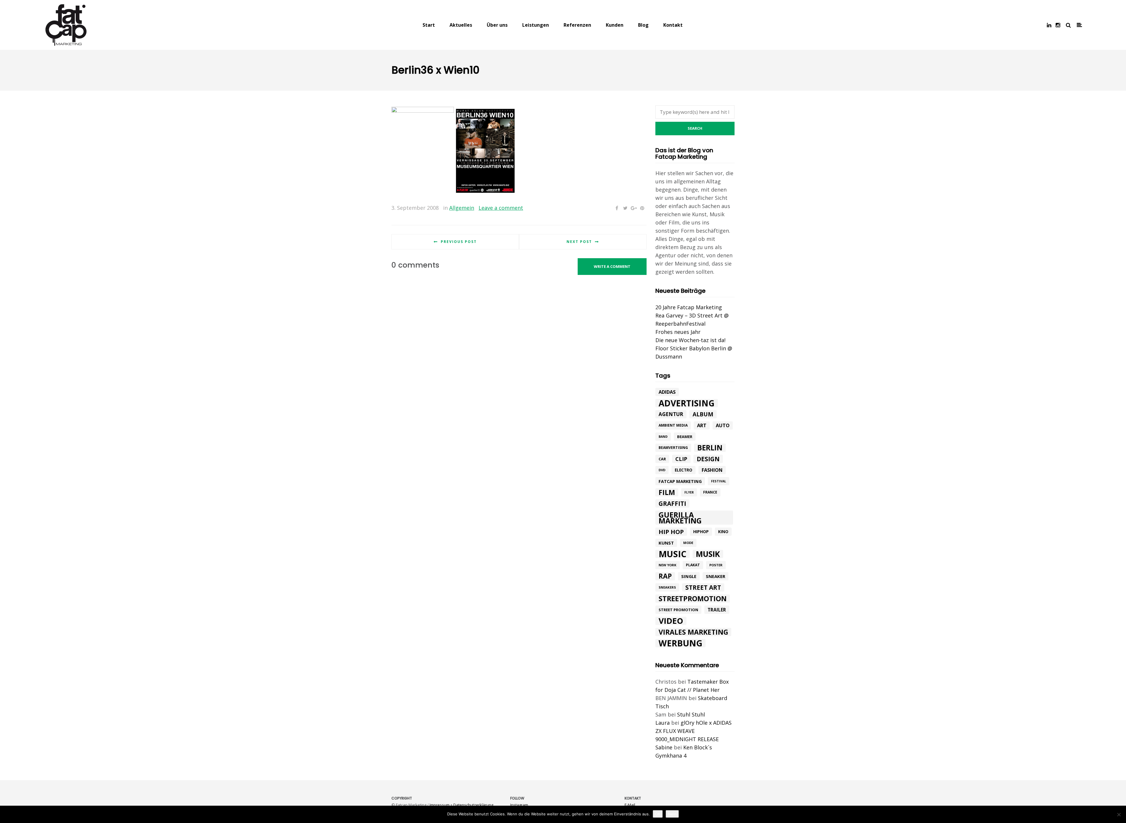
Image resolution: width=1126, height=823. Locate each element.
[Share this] (617, 208)
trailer (717, 610)
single (688, 576)
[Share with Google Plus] (634, 208)
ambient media (673, 425)
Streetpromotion (693, 598)
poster (716, 565)
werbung (680, 643)
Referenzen (577, 25)
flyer (689, 492)
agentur (671, 414)
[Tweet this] (625, 208)
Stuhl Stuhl (691, 714)
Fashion (712, 470)
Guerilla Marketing (680, 518)
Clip (681, 458)
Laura (662, 722)
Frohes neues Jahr (678, 331)
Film (667, 492)
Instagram (519, 804)
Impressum (440, 804)
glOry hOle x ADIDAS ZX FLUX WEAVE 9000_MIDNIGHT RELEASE (693, 731)
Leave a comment (501, 207)
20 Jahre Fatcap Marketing (688, 307)
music (672, 554)
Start (429, 25)
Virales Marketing (693, 632)
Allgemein (461, 207)
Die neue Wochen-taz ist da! (690, 340)
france (710, 492)
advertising (687, 403)
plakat (693, 564)
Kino (723, 531)
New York (667, 565)
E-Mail (630, 804)
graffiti (672, 503)
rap (665, 576)
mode (688, 542)
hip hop (671, 532)
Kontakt (673, 25)
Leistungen (535, 25)
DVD (662, 470)
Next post (579, 241)
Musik (708, 554)
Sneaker (715, 576)
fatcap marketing (680, 481)
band (663, 437)
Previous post (459, 241)
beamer (684, 436)
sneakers (667, 587)
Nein (672, 814)
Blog (643, 25)
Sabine (663, 747)
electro (683, 470)
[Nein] (1119, 814)
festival (718, 481)
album (703, 414)
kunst (666, 543)
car (662, 459)
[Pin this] (642, 208)
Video (671, 621)
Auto (723, 425)
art (701, 425)
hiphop (701, 531)
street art (703, 587)
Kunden (614, 25)
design (708, 459)
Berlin (710, 448)
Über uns (497, 25)
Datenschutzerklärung (473, 804)
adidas (667, 392)
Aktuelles (461, 25)
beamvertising (673, 447)
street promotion (678, 609)
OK (657, 814)
